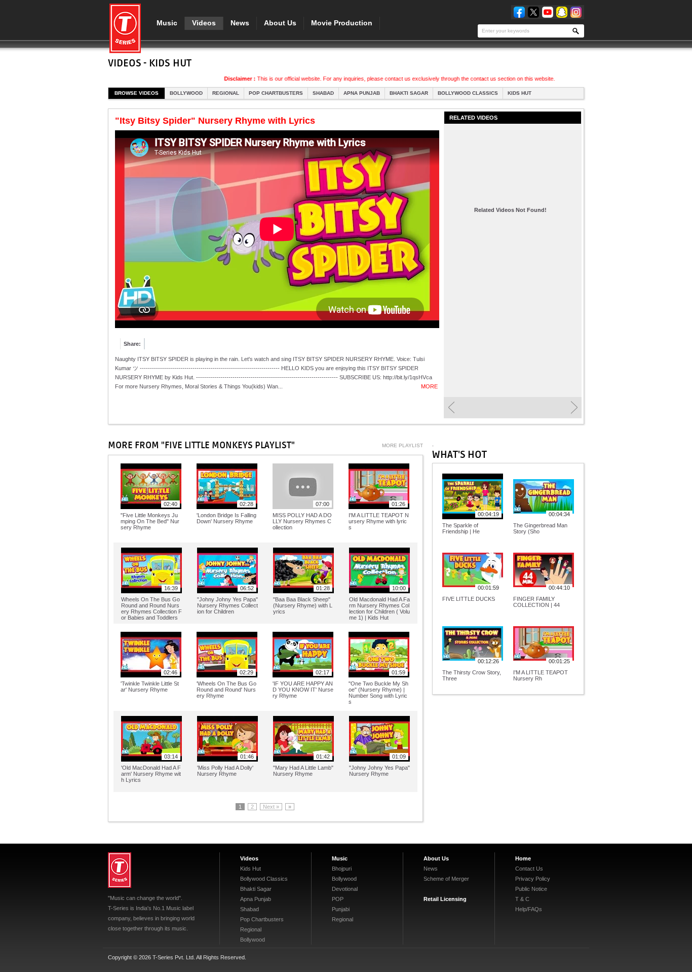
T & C (522, 899)
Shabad (323, 93)
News (239, 23)
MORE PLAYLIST (402, 445)
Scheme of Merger (446, 879)
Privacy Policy (532, 879)
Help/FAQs (528, 909)
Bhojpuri (342, 869)
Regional (225, 93)
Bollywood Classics (468, 93)
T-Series (119, 870)
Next (574, 407)
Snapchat (561, 12)
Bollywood (186, 93)
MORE (429, 386)
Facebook (519, 12)
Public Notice (531, 889)
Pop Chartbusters (276, 93)
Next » (271, 807)
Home (523, 858)
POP (337, 899)
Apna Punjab (361, 93)
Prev (451, 407)
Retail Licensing (445, 899)
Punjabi (341, 909)
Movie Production (341, 23)
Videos (204, 23)
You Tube (547, 12)
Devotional (345, 889)
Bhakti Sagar (409, 93)
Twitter (533, 12)
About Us (280, 23)
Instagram (576, 12)
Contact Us (529, 869)
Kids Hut (519, 93)
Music (167, 23)
